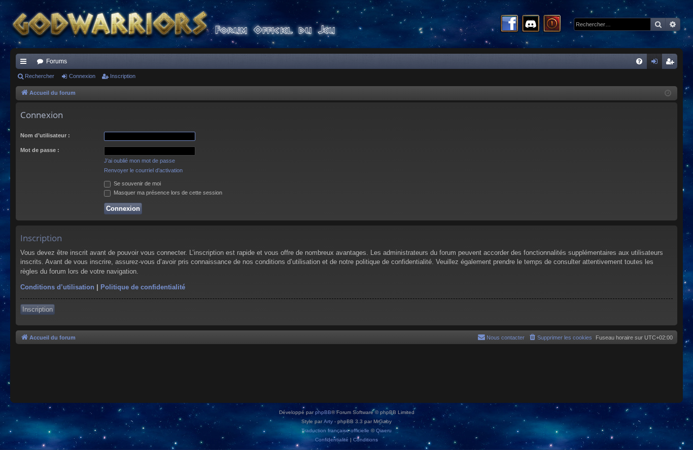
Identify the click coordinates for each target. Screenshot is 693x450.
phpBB (323, 412)
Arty (328, 421)
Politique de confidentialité (142, 287)
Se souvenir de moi (136, 183)
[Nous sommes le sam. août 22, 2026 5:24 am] (668, 93)
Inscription (122, 76)
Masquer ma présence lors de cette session (167, 193)
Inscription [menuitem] (671, 63)
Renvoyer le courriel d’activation (143, 170)
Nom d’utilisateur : (45, 135)
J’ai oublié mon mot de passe (139, 161)
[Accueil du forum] (192, 24)
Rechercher (39, 76)
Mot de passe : (39, 150)
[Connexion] (552, 24)
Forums (56, 61)
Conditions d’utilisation (57, 287)
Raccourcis (25, 63)
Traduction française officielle (335, 430)
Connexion (82, 76)
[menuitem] (639, 61)
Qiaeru (384, 430)
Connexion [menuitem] (656, 63)
